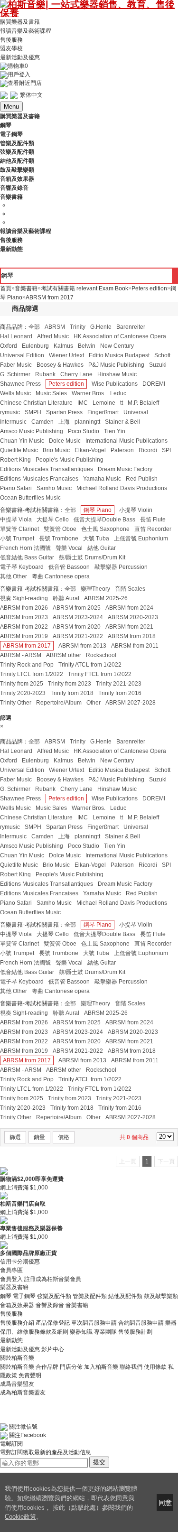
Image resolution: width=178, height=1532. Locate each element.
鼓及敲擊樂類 (161, 1296)
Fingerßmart (103, 412)
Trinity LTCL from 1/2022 (31, 674)
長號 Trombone (58, 538)
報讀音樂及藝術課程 (25, 31)
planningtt (87, 421)
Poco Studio (83, 431)
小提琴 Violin (135, 510)
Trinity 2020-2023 (23, 693)
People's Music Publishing (69, 459)
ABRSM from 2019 (24, 636)
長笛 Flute (153, 519)
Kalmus (63, 346)
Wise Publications (115, 384)
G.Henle (101, 327)
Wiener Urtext (66, 355)
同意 (165, 1502)
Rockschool (101, 655)
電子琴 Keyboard (22, 567)
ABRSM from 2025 (77, 607)
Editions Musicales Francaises (39, 478)
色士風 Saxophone (105, 529)
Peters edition (66, 384)
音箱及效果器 (17, 1305)
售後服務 (11, 39)
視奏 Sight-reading (24, 598)
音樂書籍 (77, 1305)
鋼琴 (5, 1296)
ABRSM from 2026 (24, 607)
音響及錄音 (50, 1305)
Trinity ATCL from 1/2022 (90, 664)
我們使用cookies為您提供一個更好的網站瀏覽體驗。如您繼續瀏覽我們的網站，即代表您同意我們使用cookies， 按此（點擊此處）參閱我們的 (71, 1498)
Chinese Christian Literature (36, 402)
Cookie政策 (20, 1516)
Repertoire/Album (59, 702)
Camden (42, 421)
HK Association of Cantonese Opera (120, 336)
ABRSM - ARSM (20, 655)
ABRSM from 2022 (24, 626)
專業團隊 (105, 1331)
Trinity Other (15, 702)
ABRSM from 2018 (132, 636)
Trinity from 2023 (69, 683)
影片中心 (52, 1349)
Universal (135, 412)
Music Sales (51, 393)
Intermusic (13, 421)
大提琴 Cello (53, 519)
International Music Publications (126, 440)
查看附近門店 (25, 83)
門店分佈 (71, 1366)
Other (93, 702)
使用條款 (155, 1366)
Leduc (118, 393)
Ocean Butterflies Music (30, 497)
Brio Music (56, 450)
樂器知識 (81, 1331)
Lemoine (104, 402)
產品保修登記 (53, 1322)
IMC (82, 402)
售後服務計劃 (135, 1331)
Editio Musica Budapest (119, 355)
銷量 (39, 1137)
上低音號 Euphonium (141, 538)
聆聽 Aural (66, 598)
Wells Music (15, 393)
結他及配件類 (125, 1296)
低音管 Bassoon (69, 567)
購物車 (18, 66)
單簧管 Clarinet (19, 529)
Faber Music (16, 365)
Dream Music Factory (125, 469)
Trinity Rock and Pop (27, 664)
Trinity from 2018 (72, 693)
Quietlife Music (19, 450)
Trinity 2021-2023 (118, 683)
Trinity (77, 327)
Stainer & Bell (122, 421)
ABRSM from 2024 (129, 607)
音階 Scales (130, 588)
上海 (64, 421)
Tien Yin (114, 431)
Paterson (122, 450)
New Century (117, 346)
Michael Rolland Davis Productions (121, 488)
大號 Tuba (96, 538)
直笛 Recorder (152, 529)
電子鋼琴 (24, 1296)
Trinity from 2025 (21, 683)
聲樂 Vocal (69, 548)
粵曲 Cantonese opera (61, 576)
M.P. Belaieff (143, 402)
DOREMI (153, 384)
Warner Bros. (88, 393)
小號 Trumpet (17, 538)
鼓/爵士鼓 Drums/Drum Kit (92, 557)
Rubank (45, 374)
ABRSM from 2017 (27, 645)
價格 (63, 1137)
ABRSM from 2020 (77, 626)
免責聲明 (30, 1375)
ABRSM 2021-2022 (78, 636)
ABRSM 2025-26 (106, 598)
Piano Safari (16, 488)
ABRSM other (63, 655)
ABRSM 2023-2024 (78, 617)
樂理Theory (95, 588)
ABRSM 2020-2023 (133, 617)
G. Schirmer (15, 374)
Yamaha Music (102, 478)
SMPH (33, 412)
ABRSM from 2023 (24, 617)
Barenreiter (130, 327)
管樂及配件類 (90, 1296)
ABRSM (55, 327)
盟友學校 (11, 48)
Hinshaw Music (117, 374)
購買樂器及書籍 (20, 22)
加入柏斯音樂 (101, 1366)
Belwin (86, 346)
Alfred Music (53, 336)
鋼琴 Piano (98, 510)
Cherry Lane (76, 374)
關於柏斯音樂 (17, 1366)
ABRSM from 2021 (129, 626)
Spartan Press (64, 412)
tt (121, 402)
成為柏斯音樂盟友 (23, 1392)
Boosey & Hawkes (60, 365)
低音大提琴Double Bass (104, 519)
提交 (99, 1462)
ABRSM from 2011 (135, 645)
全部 (34, 327)
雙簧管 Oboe (60, 529)
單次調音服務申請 (94, 1322)
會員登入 (11, 1278)
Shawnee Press (20, 384)
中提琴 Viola (16, 519)
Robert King (15, 459)
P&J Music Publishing (116, 365)
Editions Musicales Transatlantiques (46, 469)
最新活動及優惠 (20, 57)
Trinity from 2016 (119, 693)
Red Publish (142, 478)
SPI (166, 450)
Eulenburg (35, 346)
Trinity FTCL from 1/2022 (99, 674)
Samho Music (54, 488)
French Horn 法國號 (25, 548)
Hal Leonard (16, 336)
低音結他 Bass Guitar (27, 557)
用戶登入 (19, 74)
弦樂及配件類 (54, 1296)
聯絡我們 (131, 1366)
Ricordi (148, 450)
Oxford (8, 346)
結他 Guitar (101, 548)
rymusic (10, 412)
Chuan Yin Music (22, 440)
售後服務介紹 (17, 1322)
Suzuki (158, 365)
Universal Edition (22, 355)
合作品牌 (47, 1366)
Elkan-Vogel (90, 450)
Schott (162, 355)
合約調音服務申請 (141, 1322)
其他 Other (13, 576)
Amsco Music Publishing (31, 431)
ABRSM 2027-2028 (130, 702)
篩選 (15, 1137)
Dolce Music (65, 440)
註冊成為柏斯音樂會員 (52, 1278)
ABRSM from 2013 (82, 645)
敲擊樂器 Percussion (121, 567)
